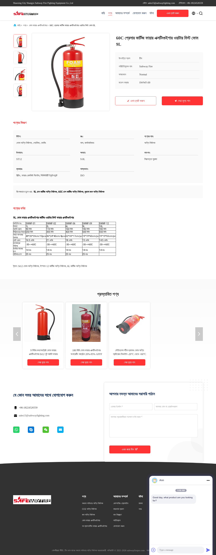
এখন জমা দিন (128, 449)
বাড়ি (103, 13)
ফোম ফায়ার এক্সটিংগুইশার (38, 25)
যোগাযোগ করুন (139, 13)
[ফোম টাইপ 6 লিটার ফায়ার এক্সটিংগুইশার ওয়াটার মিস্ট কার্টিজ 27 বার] (173, 323)
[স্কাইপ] (35, 432)
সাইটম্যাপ (116, 520)
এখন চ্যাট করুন (173, 13)
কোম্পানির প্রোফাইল (120, 503)
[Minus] (208, 480)
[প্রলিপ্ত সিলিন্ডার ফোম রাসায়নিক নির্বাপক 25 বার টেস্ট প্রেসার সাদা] (86, 323)
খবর (140, 509)
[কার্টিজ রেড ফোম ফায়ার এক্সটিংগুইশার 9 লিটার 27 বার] (129, 323)
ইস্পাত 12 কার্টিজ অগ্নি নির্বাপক (53, 266)
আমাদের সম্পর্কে (122, 13)
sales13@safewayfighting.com (34, 415)
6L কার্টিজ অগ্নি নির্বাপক (77, 266)
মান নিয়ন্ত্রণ (117, 515)
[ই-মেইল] (64, 432)
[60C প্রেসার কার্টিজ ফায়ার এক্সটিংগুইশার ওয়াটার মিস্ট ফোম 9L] (70, 72)
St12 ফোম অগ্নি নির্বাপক (28, 266)
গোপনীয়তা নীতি (57, 550)
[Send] (208, 549)
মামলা (141, 503)
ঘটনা (152, 13)
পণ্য (110, 13)
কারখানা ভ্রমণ (118, 509)
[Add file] (153, 549)
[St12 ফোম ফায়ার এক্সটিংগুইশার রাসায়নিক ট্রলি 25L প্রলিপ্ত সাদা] (43, 323)
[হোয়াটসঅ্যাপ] (20, 432)
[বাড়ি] (25, 13)
